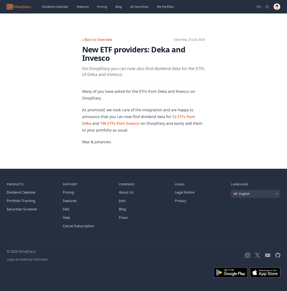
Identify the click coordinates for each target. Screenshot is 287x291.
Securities (139, 7)
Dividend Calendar (55, 7)
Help (66, 217)
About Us (126, 192)
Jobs (122, 200)
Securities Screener (22, 209)
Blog (122, 209)
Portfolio (165, 7)
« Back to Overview (97, 39)
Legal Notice (184, 192)
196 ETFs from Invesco (120, 123)
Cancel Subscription (78, 226)
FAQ (66, 209)
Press (123, 217)
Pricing (102, 7)
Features (83, 7)
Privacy (180, 200)
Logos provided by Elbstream (27, 259)
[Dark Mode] (267, 7)
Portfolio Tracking (21, 200)
